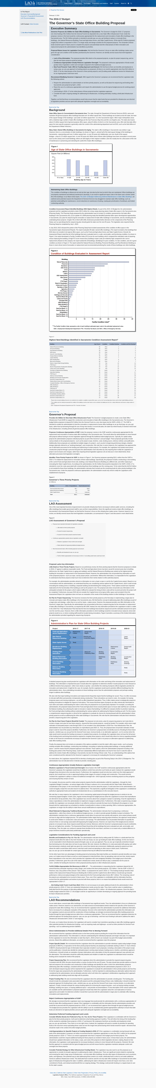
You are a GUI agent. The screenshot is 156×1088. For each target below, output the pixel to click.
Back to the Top (54, 107)
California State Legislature (65, 1073)
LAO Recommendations (28, 18)
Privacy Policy (93, 1073)
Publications (78, 3)
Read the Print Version (57, 10)
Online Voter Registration (81, 1073)
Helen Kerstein (34, 24)
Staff (111, 3)
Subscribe (53, 1073)
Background (36, 14)
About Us (123, 3)
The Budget (87, 3)
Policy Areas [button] (68, 3)
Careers (116, 3)
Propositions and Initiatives (100, 3)
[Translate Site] (128, 3)
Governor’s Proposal (27, 16)
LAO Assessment (38, 16)
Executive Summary (27, 14)
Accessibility (102, 1073)
